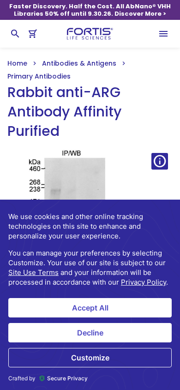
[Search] (15, 34)
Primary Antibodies (39, 76)
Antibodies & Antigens (79, 63)
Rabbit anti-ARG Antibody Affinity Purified (64, 112)
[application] (90, 295)
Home (17, 63)
